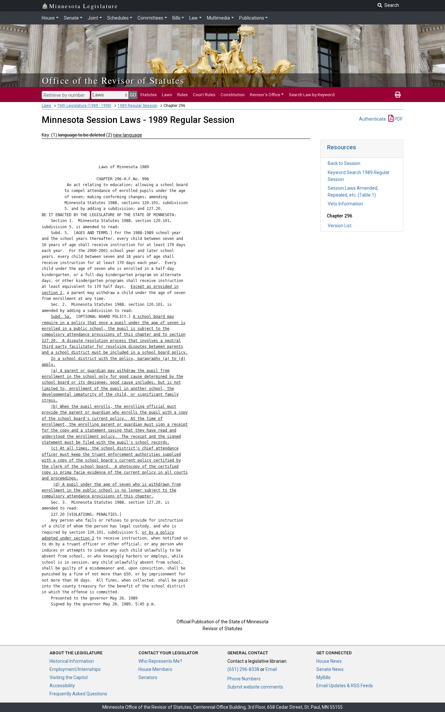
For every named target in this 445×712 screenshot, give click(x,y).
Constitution (233, 94)
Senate (71, 18)
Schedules (118, 18)
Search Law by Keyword (312, 94)
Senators (147, 677)
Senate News (330, 669)
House (48, 18)
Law (193, 18)
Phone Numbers (244, 678)
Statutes (148, 94)
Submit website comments (255, 687)
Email (271, 669)
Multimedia (218, 18)
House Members (155, 669)
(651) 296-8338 (243, 669)
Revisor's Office (265, 94)
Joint (93, 18)
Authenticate (372, 119)
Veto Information (345, 203)
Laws (167, 94)
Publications (251, 18)
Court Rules (204, 94)
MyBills (323, 677)
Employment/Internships (75, 669)
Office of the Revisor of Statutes (113, 80)
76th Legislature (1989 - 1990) (84, 105)
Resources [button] (341, 147)
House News (329, 661)
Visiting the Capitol (69, 677)
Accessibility (62, 685)
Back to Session (344, 163)
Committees (150, 18)
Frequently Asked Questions (78, 693)
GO (133, 95)
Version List (340, 225)
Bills (176, 18)
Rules (182, 94)
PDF (398, 119)
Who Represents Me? (160, 661)
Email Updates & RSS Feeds (344, 685)
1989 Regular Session (137, 105)
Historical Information (72, 661)
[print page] (397, 94)
